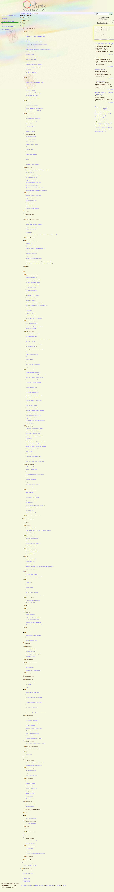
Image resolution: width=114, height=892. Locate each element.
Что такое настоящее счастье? (32, 97)
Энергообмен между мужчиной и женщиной (35, 505)
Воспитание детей (30, 423)
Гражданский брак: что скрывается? (33, 430)
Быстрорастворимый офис (31, 775)
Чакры (27, 268)
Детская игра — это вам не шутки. (33, 654)
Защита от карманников (31, 116)
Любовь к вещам (29, 476)
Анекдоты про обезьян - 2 (31, 840)
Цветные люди (29, 123)
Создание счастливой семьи (32, 366)
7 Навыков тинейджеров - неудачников (34, 326)
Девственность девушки (31, 287)
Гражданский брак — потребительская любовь (36, 441)
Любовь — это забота (30, 466)
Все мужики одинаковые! (31, 290)
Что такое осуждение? (31, 136)
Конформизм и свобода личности (33, 156)
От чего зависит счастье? (31, 200)
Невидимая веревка (30, 791)
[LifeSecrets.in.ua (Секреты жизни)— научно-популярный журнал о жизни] (38, 5)
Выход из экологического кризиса (33, 670)
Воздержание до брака (31, 313)
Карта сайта (26, 881)
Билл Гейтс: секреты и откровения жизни (35, 108)
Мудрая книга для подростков (32, 180)
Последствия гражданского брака (33, 433)
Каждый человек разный (31, 46)
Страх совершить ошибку (31, 405)
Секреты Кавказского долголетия (33, 748)
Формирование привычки (31, 154)
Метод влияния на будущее (32, 95)
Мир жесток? (28, 589)
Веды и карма (29, 684)
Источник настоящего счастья (32, 208)
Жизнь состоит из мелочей (31, 730)
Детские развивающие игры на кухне (34, 395)
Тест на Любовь (29, 492)
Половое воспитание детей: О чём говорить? (35, 374)
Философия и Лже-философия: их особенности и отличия (38, 530)
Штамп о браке (29, 453)
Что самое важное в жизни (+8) (103, 123)
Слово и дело (29, 851)
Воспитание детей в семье (31, 412)
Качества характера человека (32, 164)
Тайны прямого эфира (30, 561)
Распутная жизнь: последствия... (33, 285)
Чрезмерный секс (29, 510)
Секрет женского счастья (31, 256)
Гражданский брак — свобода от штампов (35, 461)
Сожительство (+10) (100, 117)
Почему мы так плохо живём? (32, 735)
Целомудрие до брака (30, 300)
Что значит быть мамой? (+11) (103, 111)
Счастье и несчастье (30, 203)
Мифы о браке (29, 451)
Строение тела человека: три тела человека (35, 743)
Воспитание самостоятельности (33, 402)
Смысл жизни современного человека (34, 697)
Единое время (29, 128)
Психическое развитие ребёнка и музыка (34, 377)
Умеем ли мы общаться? (31, 770)
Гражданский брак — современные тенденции (36, 446)
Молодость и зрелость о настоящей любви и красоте (37, 471)
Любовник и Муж (29, 359)
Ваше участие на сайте (31, 818)
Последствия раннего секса (32, 315)
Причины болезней (30, 216)
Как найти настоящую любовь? (32, 484)
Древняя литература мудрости (32, 185)
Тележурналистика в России (32, 569)
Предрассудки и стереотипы (32, 592)
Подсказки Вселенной (30, 725)
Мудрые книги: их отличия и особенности (35, 187)
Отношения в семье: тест (31, 336)
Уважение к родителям (31, 328)
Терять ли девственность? (31, 277)
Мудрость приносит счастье (32, 198)
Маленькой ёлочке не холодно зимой (34, 624)
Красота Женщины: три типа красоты (34, 258)
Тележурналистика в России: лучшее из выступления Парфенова (40, 566)
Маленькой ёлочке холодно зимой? (33, 622)
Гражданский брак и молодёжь (32, 448)
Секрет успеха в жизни (31, 51)
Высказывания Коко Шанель (32, 105)
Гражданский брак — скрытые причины (34, 428)
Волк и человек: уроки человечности (34, 702)
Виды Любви (28, 482)
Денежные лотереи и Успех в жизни (33, 92)
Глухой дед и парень (30, 793)
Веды (27, 687)
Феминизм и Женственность (32, 551)
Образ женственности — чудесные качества (35, 248)
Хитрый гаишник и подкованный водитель (35, 762)
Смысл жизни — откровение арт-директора (35, 694)
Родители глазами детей (31, 418)
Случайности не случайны (31, 72)
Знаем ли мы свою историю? (30, 865)
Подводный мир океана (31, 803)
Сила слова (28, 69)
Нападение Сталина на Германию (33, 635)
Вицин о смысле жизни (31, 699)
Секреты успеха (29, 39)
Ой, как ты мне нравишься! (31, 780)
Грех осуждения (29, 149)
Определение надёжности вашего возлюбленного (37, 305)
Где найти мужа (29, 292)
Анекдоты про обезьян (31, 843)
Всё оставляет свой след (31, 121)
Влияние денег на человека (32, 720)
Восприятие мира (29, 587)
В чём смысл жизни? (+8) (102, 125)
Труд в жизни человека (31, 139)
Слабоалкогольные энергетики (32, 538)
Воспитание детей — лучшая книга (33, 415)
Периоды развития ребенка (32, 390)
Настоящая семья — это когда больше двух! (35, 349)
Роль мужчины (29, 310)
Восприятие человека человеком (33, 584)
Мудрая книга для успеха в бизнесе (33, 174)
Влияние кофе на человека (31, 574)
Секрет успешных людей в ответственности (35, 36)
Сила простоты (29, 151)
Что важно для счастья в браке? (33, 282)
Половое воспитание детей (32, 379)
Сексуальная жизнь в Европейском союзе (35, 507)
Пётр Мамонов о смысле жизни (32, 692)
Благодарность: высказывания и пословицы (35, 853)
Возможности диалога (31, 651)
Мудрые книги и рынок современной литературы (36, 190)
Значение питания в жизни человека (34, 224)
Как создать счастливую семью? (33, 364)
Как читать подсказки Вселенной (33, 723)
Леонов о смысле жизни (31, 705)
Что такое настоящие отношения (33, 280)
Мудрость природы (30, 667)
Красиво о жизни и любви (31, 469)
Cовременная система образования (33, 384)
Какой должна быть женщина (32, 250)
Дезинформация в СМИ (31, 558)
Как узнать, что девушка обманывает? (34, 318)
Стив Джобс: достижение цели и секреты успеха (36, 44)
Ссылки (27, 828)
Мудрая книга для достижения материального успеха (37, 169)
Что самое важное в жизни (31, 707)
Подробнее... (110, 54)
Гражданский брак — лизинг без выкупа (34, 443)
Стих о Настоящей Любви (31, 487)
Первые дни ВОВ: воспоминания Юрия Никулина (36, 637)
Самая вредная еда (30, 222)
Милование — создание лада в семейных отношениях (37, 338)
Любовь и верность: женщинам (32, 497)
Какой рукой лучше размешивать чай (34, 576)
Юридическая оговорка (31, 823)
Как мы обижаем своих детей (32, 407)
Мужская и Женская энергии (32, 245)
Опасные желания (30, 87)
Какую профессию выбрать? (32, 323)
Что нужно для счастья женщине (33, 333)
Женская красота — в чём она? (32, 295)
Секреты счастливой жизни (32, 354)
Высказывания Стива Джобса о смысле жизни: (36, 712)
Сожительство (29, 438)
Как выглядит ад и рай (30, 527)
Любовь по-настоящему (31, 479)
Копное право (29, 754)
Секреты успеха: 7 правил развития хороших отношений (38, 49)
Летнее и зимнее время (31, 126)
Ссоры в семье (29, 351)
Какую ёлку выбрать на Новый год (33, 617)
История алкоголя (29, 540)
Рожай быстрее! (29, 243)
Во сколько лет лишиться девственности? (35, 302)
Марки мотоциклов (30, 798)
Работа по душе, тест (30, 90)
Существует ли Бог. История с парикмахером (35, 594)
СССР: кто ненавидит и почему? (33, 600)
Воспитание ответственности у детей (34, 400)
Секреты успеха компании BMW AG (33, 110)
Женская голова (29, 796)
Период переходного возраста (32, 397)
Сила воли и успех (30, 54)
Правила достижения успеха (32, 56)
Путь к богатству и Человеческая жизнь (34, 67)
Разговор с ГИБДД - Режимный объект (34, 765)
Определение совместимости (32, 297)
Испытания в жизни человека (32, 144)
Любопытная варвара (30, 656)
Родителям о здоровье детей (32, 392)
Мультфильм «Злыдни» (31, 648)
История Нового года (30, 614)
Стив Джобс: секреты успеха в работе (34, 41)
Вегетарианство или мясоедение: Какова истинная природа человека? (41, 234)
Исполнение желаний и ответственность (34, 82)
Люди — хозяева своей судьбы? (33, 733)
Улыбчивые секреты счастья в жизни (33, 195)
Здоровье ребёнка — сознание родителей (35, 410)
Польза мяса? (29, 232)
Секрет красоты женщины (31, 253)
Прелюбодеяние (29, 502)
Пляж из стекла (29, 665)
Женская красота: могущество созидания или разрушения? (38, 261)
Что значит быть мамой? (31, 346)
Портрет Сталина (29, 103)
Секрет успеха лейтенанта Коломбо (34, 64)
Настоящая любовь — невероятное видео (35, 474)
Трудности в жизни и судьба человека (34, 728)
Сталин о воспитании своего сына (33, 382)
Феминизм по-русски (30, 553)
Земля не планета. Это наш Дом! (33, 118)
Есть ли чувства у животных (32, 227)
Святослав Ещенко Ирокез (31, 788)
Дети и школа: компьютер (31, 387)
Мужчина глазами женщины (32, 356)
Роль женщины (29, 308)
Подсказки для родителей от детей (33, 372)
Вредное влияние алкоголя (32, 545)
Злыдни (27, 159)
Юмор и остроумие (30, 141)
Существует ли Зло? (30, 532)
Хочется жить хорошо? (31, 85)
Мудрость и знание (30, 172)
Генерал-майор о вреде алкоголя (33, 543)
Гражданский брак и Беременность (33, 456)
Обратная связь (26, 878)
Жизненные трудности (31, 146)
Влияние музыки (29, 848)
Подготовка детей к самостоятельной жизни (35, 420)
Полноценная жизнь (30, 74)
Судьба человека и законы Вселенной (34, 738)
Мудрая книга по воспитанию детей (33, 182)
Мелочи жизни (29, 62)
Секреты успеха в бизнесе (31, 59)
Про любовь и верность (31, 500)
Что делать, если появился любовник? (34, 344)
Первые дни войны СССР (31, 640)
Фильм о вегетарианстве (31, 229)
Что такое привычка (30, 162)
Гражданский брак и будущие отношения (34, 436)
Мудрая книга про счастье (31, 177)
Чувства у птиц (29, 582)
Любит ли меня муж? (30, 361)
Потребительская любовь (31, 773)
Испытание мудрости (30, 131)
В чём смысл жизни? (30, 710)
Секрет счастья (29, 205)
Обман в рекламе (29, 564)
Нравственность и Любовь (31, 512)
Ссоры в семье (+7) (100, 131)
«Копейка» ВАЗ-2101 (30, 602)
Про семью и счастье (30, 341)
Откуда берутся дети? (30, 783)
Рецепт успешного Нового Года (32, 619)
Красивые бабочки (30, 806)
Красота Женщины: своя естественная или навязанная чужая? (39, 263)
